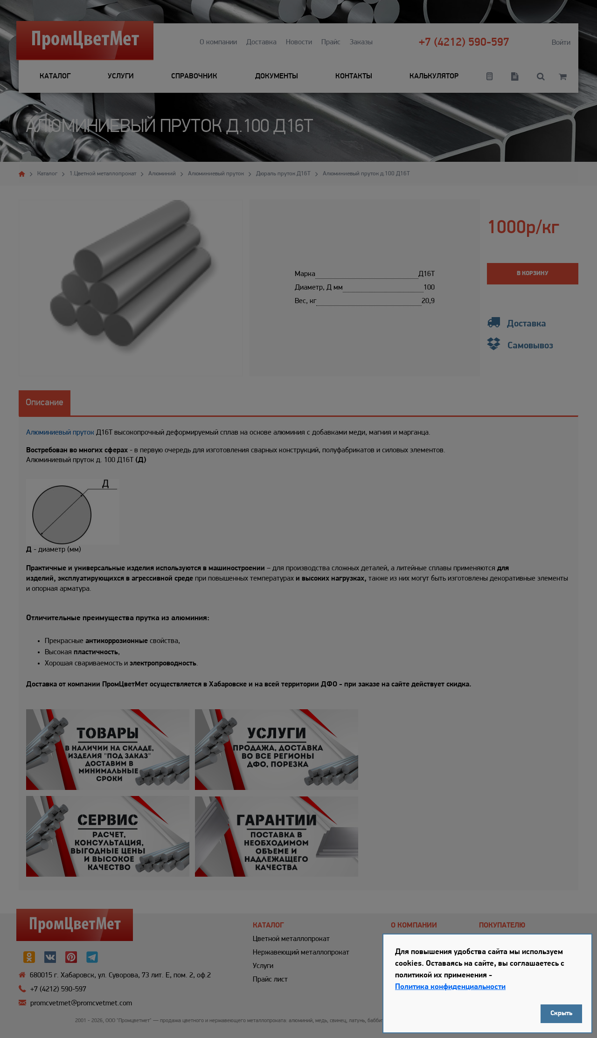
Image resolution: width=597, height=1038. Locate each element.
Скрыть (561, 1013)
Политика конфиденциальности (450, 987)
